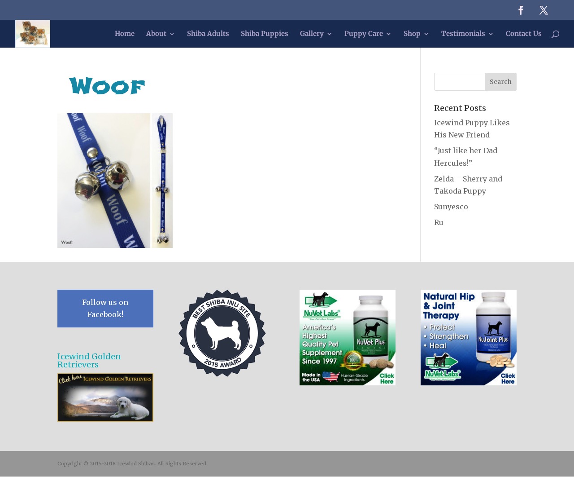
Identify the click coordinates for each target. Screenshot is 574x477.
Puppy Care (363, 34)
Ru (439, 222)
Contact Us (524, 34)
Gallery (312, 34)
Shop (412, 34)
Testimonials (463, 34)
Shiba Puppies (264, 34)
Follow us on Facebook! (105, 308)
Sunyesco (451, 206)
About (156, 34)
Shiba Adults (208, 34)
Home (125, 34)
